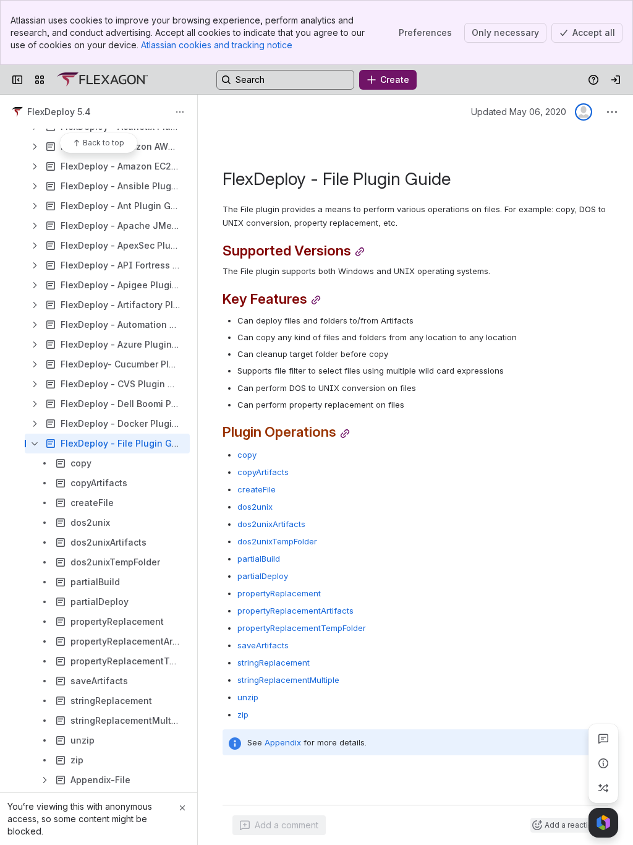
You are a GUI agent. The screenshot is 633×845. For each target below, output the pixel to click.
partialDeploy (262, 576)
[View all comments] (603, 738)
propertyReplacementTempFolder (301, 628)
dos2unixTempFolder (277, 541)
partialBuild (258, 559)
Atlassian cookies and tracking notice (216, 45)
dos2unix (255, 507)
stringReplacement (273, 662)
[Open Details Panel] (603, 763)
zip (243, 714)
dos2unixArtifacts (271, 524)
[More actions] (179, 112)
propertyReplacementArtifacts (295, 611)
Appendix (283, 742)
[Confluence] (102, 80)
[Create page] (603, 788)
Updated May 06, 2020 (518, 111)
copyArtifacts (263, 472)
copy (247, 455)
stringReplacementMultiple (288, 680)
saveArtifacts (263, 645)
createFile (256, 489)
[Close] (182, 807)
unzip (247, 697)
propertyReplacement (279, 593)
